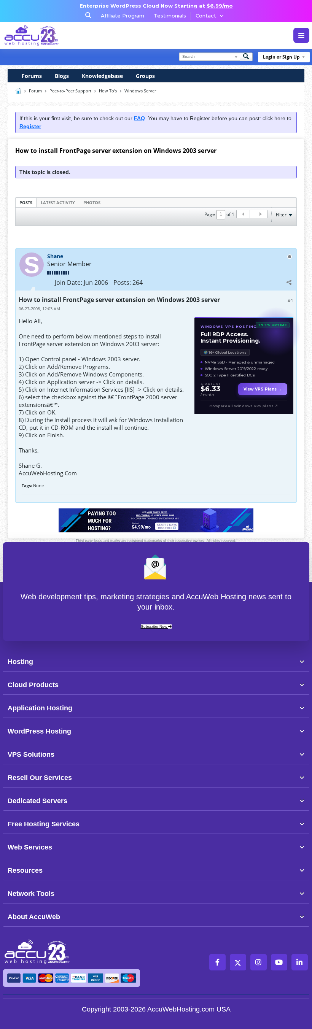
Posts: (122, 282)
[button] (169, 661)
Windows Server (140, 91)
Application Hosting (40, 708)
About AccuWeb (34, 917)
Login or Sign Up (281, 57)
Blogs (62, 75)
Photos (91, 202)
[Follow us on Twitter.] (238, 962)
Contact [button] (206, 16)
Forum (35, 91)
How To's (108, 91)
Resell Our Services (40, 777)
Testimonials (170, 16)
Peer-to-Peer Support (70, 91)
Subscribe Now (154, 626)
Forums (32, 75)
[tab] (26, 202)
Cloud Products (33, 685)
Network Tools (31, 893)
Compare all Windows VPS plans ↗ (243, 406)
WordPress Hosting (39, 731)
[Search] (246, 56)
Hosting (20, 661)
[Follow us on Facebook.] (217, 962)
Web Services (30, 847)
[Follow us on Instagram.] (258, 962)
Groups (145, 75)
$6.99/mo (220, 6)
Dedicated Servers (37, 801)
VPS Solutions (31, 754)
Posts (25, 202)
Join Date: (68, 282)
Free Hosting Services (44, 824)
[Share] (288, 282)
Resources (25, 870)
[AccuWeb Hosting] (31, 35)
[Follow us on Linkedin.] (299, 962)
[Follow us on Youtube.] (279, 962)
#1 (290, 300)
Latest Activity (58, 202)
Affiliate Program (122, 16)
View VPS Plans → (263, 389)
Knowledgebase (102, 75)
